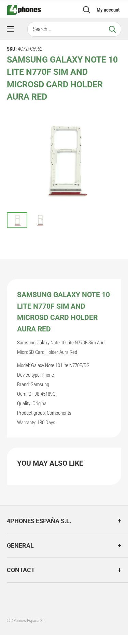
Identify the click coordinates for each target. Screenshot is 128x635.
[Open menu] (10, 29)
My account (108, 10)
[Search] (112, 29)
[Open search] (86, 10)
